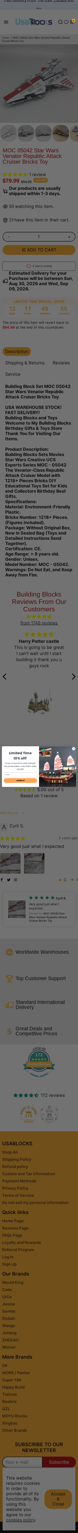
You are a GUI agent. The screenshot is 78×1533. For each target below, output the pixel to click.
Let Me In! (20, 780)
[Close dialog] (73, 748)
